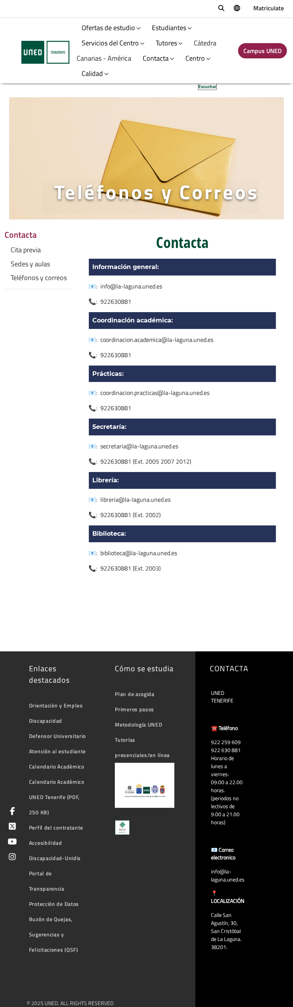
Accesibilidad (45, 843)
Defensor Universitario (57, 736)
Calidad (92, 73)
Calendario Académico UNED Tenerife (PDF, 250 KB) (56, 797)
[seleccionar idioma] (236, 7)
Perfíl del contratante (56, 827)
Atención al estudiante (57, 751)
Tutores (166, 43)
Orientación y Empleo (56, 705)
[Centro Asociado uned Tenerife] (40, 52)
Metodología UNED (138, 724)
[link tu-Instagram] (11, 858)
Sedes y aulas (30, 264)
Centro (195, 58)
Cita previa (26, 250)
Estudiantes (169, 28)
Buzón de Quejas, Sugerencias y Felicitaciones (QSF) (53, 934)
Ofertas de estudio (108, 28)
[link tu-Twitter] (11, 827)
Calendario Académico (56, 766)
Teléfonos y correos (39, 278)
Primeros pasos (134, 709)
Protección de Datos (54, 904)
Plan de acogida (135, 694)
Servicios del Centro (110, 43)
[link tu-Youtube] (11, 842)
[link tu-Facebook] (11, 812)
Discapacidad (45, 721)
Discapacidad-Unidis (55, 858)
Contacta (156, 58)
